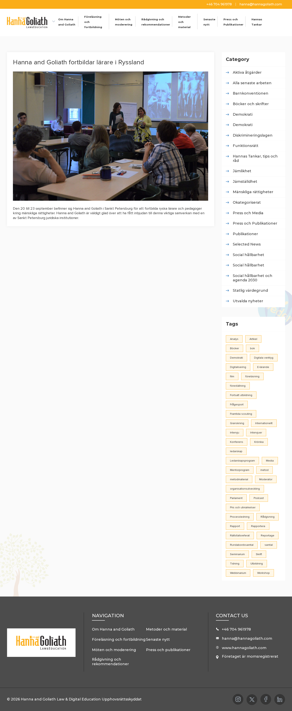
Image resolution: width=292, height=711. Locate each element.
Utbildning (256, 563)
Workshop (263, 573)
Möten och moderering (114, 650)
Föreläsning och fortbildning (119, 639)
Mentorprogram (239, 470)
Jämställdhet (245, 182)
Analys (234, 339)
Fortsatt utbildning (241, 395)
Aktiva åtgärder (247, 72)
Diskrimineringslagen (253, 135)
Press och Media (248, 213)
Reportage (267, 535)
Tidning (234, 563)
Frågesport (237, 404)
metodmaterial (239, 479)
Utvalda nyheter (248, 301)
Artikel (253, 339)
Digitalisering (238, 367)
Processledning (239, 516)
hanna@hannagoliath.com (261, 4)
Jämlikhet (242, 171)
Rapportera (258, 526)
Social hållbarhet (248, 255)
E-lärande (263, 367)
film (232, 376)
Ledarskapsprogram (242, 460)
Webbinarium (238, 573)
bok (252, 348)
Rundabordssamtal (241, 545)
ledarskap (236, 451)
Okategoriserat (247, 202)
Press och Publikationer (255, 223)
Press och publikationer (168, 650)
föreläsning (252, 376)
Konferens (236, 442)
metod (264, 470)
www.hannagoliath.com (244, 648)
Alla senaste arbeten (252, 83)
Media (270, 460)
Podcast (259, 498)
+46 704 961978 (219, 4)
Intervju (234, 432)
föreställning (238, 385)
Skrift (259, 554)
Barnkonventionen (250, 93)
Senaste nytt (158, 639)
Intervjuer (256, 432)
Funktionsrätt (245, 146)
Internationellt (264, 423)
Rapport (235, 526)
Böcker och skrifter (251, 104)
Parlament (236, 498)
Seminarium (237, 554)
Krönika (259, 442)
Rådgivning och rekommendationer (110, 661)
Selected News (247, 244)
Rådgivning (268, 516)
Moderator (265, 479)
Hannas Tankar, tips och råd (255, 158)
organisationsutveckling (245, 488)
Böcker (234, 348)
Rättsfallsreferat (240, 535)
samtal (269, 545)
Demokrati (242, 114)
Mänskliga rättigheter (253, 192)
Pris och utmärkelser (242, 507)
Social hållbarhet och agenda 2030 (252, 278)
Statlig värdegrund (250, 291)
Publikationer (245, 234)
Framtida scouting (241, 414)
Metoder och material (166, 629)
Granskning (237, 423)
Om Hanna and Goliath (113, 629)
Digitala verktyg (263, 357)
